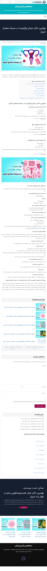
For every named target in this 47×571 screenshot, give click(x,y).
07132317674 (36, 134)
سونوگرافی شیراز (41, 450)
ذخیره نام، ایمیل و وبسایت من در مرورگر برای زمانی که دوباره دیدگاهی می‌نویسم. (29, 401)
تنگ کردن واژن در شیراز (39, 468)
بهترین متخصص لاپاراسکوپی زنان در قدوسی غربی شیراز (19, 334)
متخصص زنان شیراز (40, 441)
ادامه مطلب (24, 507)
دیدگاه (44, 365)
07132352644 (36, 119)
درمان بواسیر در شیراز (39, 459)
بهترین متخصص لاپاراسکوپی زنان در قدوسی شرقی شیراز (19, 341)
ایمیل (44, 387)
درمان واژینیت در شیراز (16, 283)
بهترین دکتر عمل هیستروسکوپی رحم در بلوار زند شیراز (20, 307)
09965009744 (36, 154)
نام (22, 387)
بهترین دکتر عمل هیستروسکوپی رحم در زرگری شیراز (20, 316)
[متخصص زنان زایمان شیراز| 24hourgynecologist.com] (39, 2)
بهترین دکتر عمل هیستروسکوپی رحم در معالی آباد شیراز (19, 325)
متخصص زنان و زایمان (23, 6)
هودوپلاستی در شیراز (40, 454)
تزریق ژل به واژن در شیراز (39, 472)
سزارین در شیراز (41, 463)
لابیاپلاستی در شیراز (40, 445)
